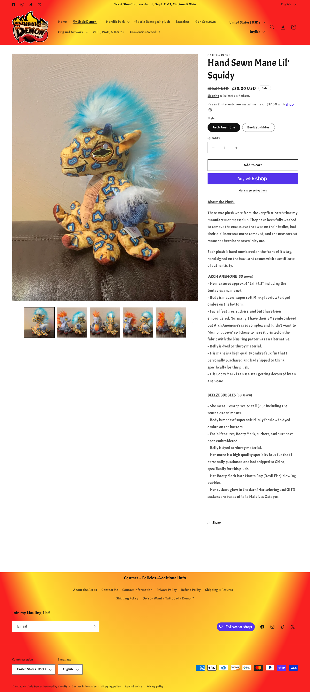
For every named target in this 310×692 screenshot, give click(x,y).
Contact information (84, 686)
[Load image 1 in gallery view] (39, 322)
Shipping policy (111, 686)
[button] (86, 22)
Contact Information (137, 590)
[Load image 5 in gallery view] (170, 322)
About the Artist (85, 590)
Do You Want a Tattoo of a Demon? (168, 599)
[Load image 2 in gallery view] (72, 322)
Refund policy (133, 686)
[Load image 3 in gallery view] (105, 322)
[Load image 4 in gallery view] (138, 322)
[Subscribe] (93, 626)
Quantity (214, 138)
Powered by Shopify (55, 686)
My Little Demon (33, 686)
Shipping (213, 96)
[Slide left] (17, 322)
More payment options (253, 190)
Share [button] (216, 522)
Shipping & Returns (219, 590)
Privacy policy (155, 686)
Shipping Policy (127, 599)
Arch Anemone (224, 127)
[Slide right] (192, 322)
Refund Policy (191, 590)
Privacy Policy (167, 590)
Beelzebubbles (258, 127)
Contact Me (109, 590)
